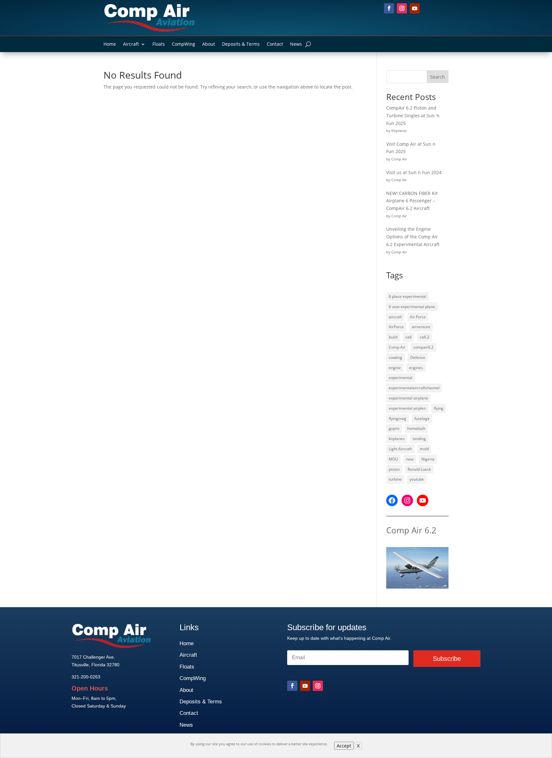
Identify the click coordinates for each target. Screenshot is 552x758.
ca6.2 (424, 337)
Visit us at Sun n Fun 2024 (413, 172)
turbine (395, 479)
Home (109, 44)
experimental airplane (408, 398)
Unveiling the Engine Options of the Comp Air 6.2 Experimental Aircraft (413, 236)
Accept (344, 746)
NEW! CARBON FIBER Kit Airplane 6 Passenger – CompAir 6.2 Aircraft (412, 201)
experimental (400, 377)
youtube (417, 479)
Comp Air (397, 347)
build (393, 337)
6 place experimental (407, 296)
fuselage (422, 418)
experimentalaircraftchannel (414, 388)
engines (416, 367)
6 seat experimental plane (412, 306)
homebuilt (416, 428)
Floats (158, 44)
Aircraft (131, 44)
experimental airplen (407, 408)
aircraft (395, 317)
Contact (275, 44)
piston (394, 469)
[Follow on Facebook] (389, 8)
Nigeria (427, 459)
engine (395, 367)
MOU (393, 459)
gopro (394, 428)
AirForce (396, 326)
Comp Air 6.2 (411, 530)
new (409, 459)
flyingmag (397, 418)
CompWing (183, 44)
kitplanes (397, 438)
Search (437, 77)
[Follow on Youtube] (415, 8)
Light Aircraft (400, 449)
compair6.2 (423, 347)
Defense (417, 357)
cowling (395, 357)
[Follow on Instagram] (402, 8)
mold (424, 449)
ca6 (408, 337)
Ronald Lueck (419, 469)
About (208, 44)
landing (419, 438)
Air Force (418, 317)
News (296, 44)
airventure (421, 326)
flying (438, 408)
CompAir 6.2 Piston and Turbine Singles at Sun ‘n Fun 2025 (413, 115)
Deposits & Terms (241, 44)
